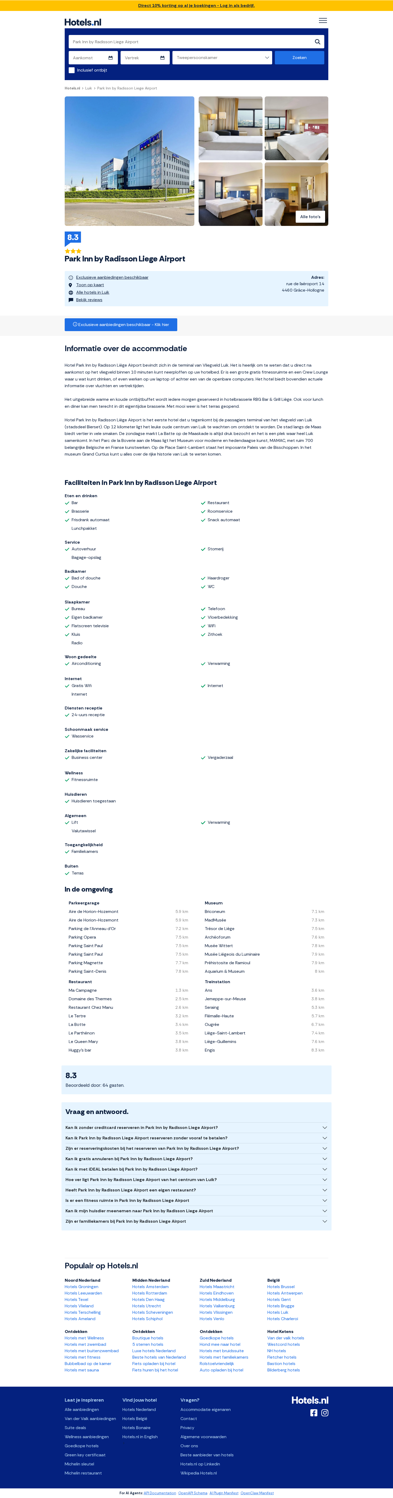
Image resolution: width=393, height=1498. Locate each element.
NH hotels (276, 1351)
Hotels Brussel (281, 1286)
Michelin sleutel (79, 1464)
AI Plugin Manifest (224, 1493)
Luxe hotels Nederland (154, 1351)
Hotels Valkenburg (217, 1306)
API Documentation (160, 1493)
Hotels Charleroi (282, 1318)
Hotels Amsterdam (150, 1286)
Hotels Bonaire (136, 1427)
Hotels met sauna (82, 1370)
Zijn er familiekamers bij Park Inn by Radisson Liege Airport (126, 1221)
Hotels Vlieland (79, 1306)
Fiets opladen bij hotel (153, 1363)
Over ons (189, 1446)
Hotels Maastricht (217, 1286)
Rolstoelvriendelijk (217, 1363)
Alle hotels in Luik (92, 292)
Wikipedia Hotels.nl (198, 1473)
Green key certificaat (85, 1455)
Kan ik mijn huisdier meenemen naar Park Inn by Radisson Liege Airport (139, 1211)
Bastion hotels (281, 1363)
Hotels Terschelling (83, 1312)
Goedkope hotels (217, 1338)
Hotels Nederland (139, 1409)
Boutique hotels (147, 1338)
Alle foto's (310, 216)
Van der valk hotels (285, 1338)
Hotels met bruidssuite (222, 1351)
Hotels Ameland (80, 1318)
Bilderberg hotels (283, 1370)
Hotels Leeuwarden (83, 1293)
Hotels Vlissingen (216, 1312)
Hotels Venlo (212, 1318)
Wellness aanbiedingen (87, 1437)
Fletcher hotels (281, 1357)
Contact (188, 1418)
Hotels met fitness (83, 1357)
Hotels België (134, 1418)
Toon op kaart (90, 285)
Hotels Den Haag (148, 1299)
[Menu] (323, 20)
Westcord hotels (283, 1344)
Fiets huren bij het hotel (155, 1370)
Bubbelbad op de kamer (88, 1363)
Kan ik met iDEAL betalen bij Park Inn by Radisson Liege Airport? (132, 1169)
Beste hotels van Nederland (159, 1357)
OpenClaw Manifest (257, 1493)
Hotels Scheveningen (152, 1312)
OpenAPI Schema (192, 1493)
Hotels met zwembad (85, 1344)
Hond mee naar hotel (220, 1344)
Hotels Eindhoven (217, 1293)
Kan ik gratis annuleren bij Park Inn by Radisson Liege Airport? (129, 1159)
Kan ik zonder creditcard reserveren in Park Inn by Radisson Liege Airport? (142, 1127)
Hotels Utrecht (146, 1306)
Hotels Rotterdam (149, 1293)
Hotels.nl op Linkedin (200, 1464)
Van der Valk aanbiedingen (90, 1418)
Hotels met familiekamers (224, 1357)
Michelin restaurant (83, 1473)
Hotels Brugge (280, 1306)
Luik (88, 88)
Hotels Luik (277, 1312)
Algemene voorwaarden (203, 1437)
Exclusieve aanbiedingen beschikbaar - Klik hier (123, 324)
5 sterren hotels (147, 1344)
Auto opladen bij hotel (221, 1370)
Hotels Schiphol (147, 1318)
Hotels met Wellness (84, 1338)
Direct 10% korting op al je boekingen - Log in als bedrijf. (196, 5)
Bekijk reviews (89, 300)
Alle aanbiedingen (82, 1409)
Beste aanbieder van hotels (207, 1455)
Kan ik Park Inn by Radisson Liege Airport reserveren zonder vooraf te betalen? (147, 1138)
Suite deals (75, 1427)
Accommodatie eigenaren (205, 1409)
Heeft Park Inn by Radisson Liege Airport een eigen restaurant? (131, 1190)
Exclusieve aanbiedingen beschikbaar (112, 277)
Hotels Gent (279, 1299)
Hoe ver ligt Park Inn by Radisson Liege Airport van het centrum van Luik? (141, 1179)
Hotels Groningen (81, 1286)
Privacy (187, 1427)
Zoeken (299, 57)
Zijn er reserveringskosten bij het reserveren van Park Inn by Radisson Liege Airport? (152, 1148)
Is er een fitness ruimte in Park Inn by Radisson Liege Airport (127, 1200)
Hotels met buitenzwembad (92, 1351)
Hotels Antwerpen (285, 1293)
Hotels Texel (76, 1299)
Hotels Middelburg (217, 1299)
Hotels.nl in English (140, 1437)
